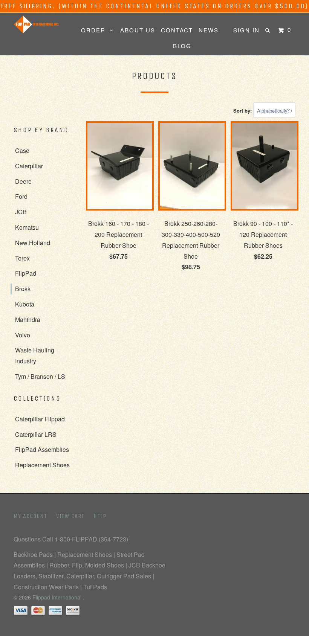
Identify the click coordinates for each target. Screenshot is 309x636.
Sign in (246, 30)
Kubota (24, 304)
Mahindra (27, 319)
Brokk (23, 288)
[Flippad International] (37, 25)
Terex (22, 258)
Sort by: (243, 110)
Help (99, 516)
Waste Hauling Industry (34, 355)
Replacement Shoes (42, 465)
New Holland (32, 242)
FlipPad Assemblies (42, 449)
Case (22, 150)
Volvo (22, 335)
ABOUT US (137, 30)
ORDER (95, 30)
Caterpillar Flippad (40, 419)
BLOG (182, 46)
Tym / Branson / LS (40, 376)
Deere (23, 181)
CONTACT (177, 30)
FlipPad (25, 273)
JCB (21, 211)
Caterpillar (29, 166)
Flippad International (57, 597)
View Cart (70, 516)
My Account (30, 516)
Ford (21, 196)
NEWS (209, 30)
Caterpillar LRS (36, 434)
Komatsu (27, 227)
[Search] (268, 30)
